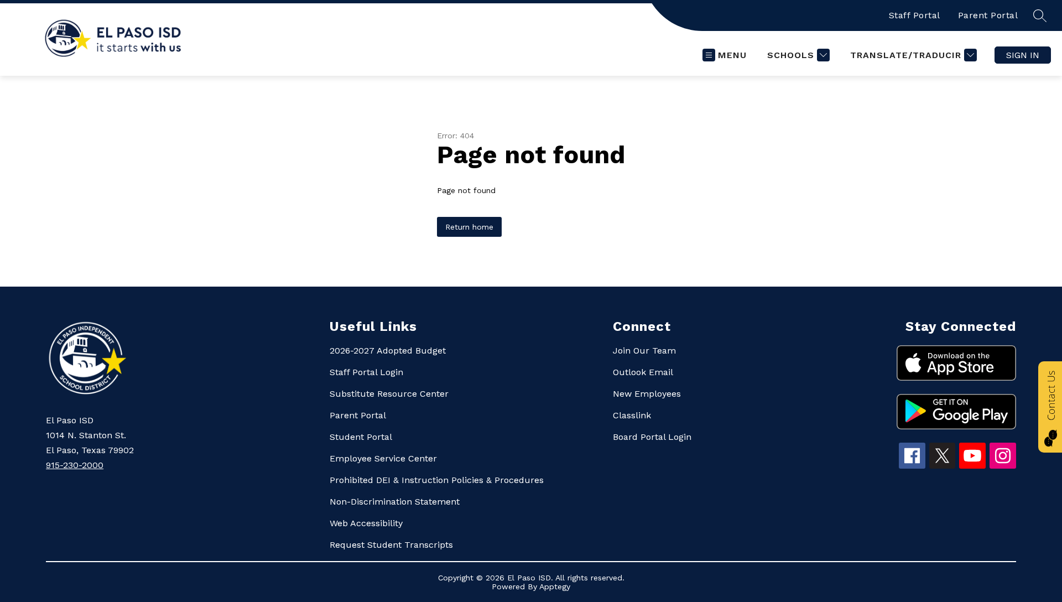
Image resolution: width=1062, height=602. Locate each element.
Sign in (1022, 55)
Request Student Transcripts (391, 544)
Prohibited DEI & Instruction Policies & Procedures (437, 480)
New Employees (647, 393)
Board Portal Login (652, 437)
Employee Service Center (383, 458)
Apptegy (554, 586)
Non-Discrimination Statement (395, 501)
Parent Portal (988, 15)
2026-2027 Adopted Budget (388, 350)
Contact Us (1051, 396)
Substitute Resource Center (389, 393)
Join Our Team (644, 350)
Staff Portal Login (366, 372)
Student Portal (361, 437)
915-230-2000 (74, 465)
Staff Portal (914, 15)
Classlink (632, 415)
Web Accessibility (366, 523)
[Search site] (1040, 15)
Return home (469, 226)
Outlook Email (643, 372)
